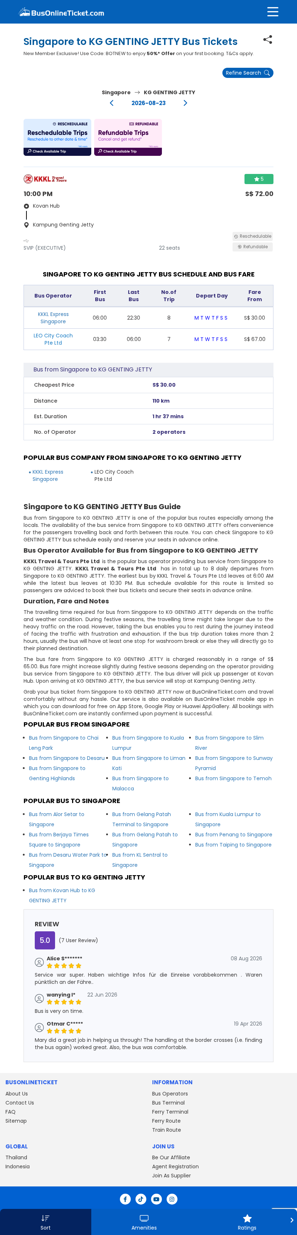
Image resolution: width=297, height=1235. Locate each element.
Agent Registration (175, 1166)
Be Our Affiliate (171, 1157)
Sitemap (16, 1120)
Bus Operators (170, 1093)
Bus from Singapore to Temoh (233, 778)
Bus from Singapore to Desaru (67, 758)
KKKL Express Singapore (53, 318)
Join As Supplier (171, 1175)
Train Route (166, 1130)
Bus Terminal (168, 1102)
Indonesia (17, 1166)
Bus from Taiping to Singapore (233, 844)
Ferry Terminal (170, 1111)
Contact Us (19, 1102)
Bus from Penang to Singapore (233, 834)
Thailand (16, 1157)
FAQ (10, 1111)
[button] (57, 137)
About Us (16, 1093)
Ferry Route (166, 1120)
